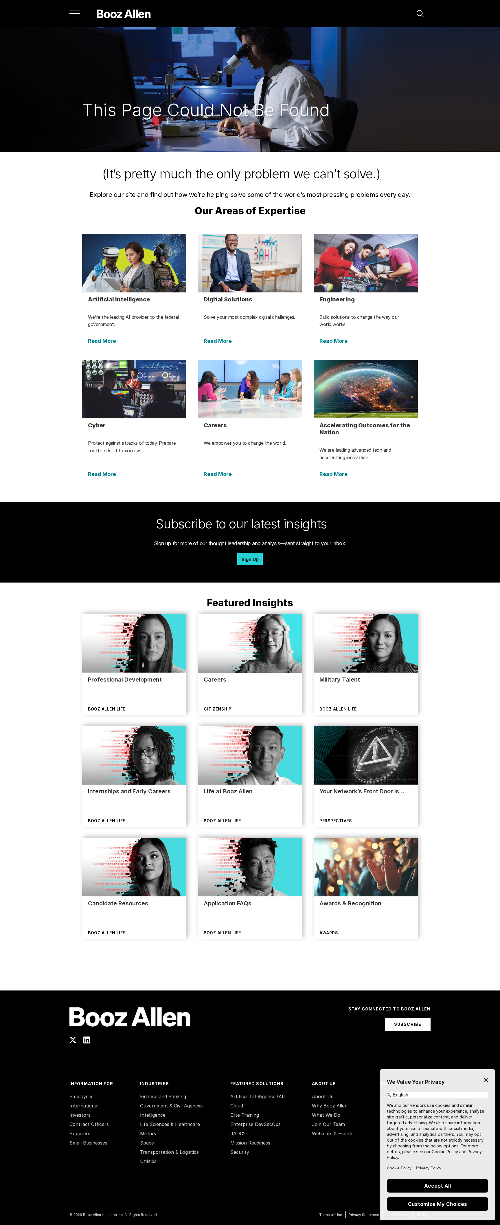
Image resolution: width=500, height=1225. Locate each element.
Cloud (236, 1106)
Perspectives (335, 820)
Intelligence (153, 1115)
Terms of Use (330, 1215)
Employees (81, 1096)
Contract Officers (89, 1124)
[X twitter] (72, 1040)
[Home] (124, 13)
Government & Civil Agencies (172, 1106)
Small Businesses (88, 1143)
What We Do (326, 1115)
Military (148, 1133)
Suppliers (79, 1133)
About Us (322, 1096)
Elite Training (244, 1115)
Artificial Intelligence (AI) (257, 1096)
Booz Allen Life (106, 708)
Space (147, 1143)
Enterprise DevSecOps (255, 1124)
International (83, 1106)
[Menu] (74, 13)
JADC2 (238, 1133)
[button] (420, 13)
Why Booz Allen (330, 1106)
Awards (328, 932)
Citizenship (217, 708)
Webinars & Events (333, 1133)
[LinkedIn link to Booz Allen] (86, 1040)
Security (239, 1152)
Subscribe (407, 1024)
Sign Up (250, 559)
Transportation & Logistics (169, 1152)
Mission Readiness (250, 1143)
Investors (80, 1115)
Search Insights (250, 976)
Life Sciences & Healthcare (170, 1124)
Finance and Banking (163, 1096)
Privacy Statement (364, 1215)
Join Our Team (328, 1124)
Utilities (148, 1161)
